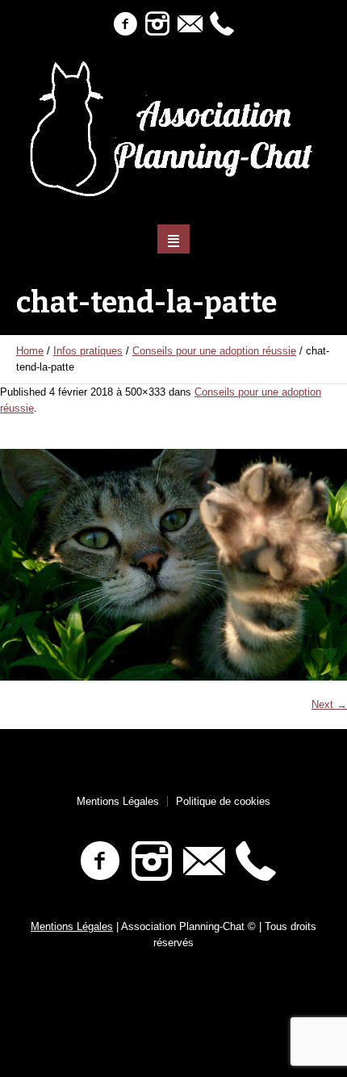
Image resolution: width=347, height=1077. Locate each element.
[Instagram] (157, 24)
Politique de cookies (223, 801)
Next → (329, 704)
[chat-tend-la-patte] (173, 564)
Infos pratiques (88, 351)
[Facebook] (125, 24)
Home (30, 351)
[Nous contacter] (190, 24)
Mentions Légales (118, 801)
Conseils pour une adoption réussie (214, 351)
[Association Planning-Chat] (174, 128)
